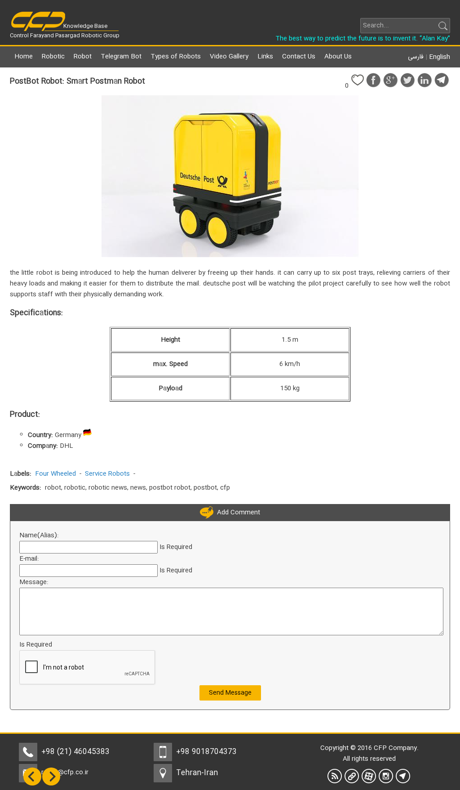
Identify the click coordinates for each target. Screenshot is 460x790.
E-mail (28, 558)
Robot (83, 56)
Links (265, 56)
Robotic (53, 56)
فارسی (416, 57)
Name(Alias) (38, 535)
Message (33, 582)
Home (23, 56)
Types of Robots (175, 56)
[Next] (51, 784)
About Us (338, 56)
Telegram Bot (121, 56)
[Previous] (32, 784)
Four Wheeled (55, 474)
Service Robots (107, 474)
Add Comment (236, 512)
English (439, 57)
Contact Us (298, 56)
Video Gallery (229, 56)
